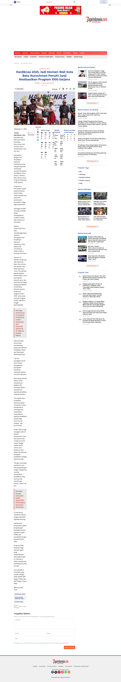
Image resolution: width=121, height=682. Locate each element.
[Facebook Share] (59, 89)
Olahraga (52, 53)
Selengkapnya (92, 103)
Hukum (59, 53)
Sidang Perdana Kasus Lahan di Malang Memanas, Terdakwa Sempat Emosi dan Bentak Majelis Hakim (91, 132)
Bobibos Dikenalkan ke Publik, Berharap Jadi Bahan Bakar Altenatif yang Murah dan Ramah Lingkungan (97, 239)
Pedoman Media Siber (46, 57)
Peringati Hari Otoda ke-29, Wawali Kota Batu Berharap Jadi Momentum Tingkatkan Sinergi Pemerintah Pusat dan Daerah (46, 156)
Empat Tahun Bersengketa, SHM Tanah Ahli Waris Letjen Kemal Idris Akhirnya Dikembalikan (92, 114)
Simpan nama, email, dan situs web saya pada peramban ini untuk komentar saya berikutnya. (42, 643)
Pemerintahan (35, 53)
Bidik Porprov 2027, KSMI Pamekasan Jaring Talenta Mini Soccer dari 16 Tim (84, 203)
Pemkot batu (19, 602)
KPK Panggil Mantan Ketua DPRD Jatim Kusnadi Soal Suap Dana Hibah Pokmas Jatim (95, 312)
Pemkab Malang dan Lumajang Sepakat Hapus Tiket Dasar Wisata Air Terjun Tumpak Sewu (62, 156)
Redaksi (69, 57)
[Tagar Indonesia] (96, 19)
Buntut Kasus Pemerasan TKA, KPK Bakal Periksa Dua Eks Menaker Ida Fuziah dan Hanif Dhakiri (94, 277)
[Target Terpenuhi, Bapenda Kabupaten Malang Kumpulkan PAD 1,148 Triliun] (49, 132)
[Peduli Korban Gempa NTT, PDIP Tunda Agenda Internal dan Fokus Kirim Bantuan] (82, 95)
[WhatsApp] (65, 672)
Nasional (25, 53)
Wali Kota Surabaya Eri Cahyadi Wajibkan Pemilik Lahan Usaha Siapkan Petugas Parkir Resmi (46, 146)
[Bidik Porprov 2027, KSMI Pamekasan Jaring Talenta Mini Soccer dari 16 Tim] (85, 196)
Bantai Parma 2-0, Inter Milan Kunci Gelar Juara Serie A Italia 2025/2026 (84, 218)
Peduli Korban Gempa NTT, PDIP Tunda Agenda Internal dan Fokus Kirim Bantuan (97, 94)
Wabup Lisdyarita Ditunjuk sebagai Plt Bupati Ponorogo (42, 146)
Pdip (80, 183)
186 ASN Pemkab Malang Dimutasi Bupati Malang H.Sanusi (62, 143)
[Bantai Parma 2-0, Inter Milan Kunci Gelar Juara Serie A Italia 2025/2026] (85, 211)
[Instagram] (62, 672)
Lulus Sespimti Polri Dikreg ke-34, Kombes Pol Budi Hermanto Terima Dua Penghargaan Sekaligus (94, 320)
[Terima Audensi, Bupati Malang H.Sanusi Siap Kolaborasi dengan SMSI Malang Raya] (42, 152)
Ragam (75, 53)
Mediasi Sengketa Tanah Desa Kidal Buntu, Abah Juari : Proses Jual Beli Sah (92, 139)
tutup (11, 5)
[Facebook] (52, 672)
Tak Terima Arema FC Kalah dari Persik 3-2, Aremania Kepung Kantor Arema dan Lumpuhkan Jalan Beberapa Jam (100, 218)
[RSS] (68, 672)
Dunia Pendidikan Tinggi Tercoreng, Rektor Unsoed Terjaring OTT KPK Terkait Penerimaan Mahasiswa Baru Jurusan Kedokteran (97, 74)
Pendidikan (67, 53)
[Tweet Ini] (63, 89)
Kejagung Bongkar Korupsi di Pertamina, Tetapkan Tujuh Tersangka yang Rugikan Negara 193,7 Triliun (93, 286)
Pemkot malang (84, 180)
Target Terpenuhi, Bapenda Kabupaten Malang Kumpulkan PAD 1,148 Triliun (49, 136)
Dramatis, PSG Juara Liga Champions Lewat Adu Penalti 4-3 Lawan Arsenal (100, 203)
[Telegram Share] (70, 89)
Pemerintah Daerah (47, 83)
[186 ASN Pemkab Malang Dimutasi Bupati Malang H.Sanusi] (53, 132)
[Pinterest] (59, 672)
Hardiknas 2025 (44, 69)
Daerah (44, 53)
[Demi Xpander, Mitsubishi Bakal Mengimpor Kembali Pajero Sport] (82, 258)
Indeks (103, 2)
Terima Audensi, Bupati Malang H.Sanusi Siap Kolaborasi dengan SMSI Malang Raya (42, 156)
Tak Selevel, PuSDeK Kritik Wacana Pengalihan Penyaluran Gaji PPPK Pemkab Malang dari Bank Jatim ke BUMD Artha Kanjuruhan (49, 146)
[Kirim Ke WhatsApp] (74, 89)
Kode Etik (33, 57)
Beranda (17, 53)
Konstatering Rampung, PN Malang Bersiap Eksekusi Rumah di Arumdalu (92, 153)
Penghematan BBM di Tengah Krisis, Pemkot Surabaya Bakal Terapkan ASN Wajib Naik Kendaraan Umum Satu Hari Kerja (46, 136)
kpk (80, 171)
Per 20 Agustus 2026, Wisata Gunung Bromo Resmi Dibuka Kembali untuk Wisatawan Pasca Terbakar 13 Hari (97, 85)
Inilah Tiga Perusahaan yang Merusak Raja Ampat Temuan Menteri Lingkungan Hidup (92, 295)
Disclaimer (18, 57)
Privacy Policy (59, 57)
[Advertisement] (60, 38)
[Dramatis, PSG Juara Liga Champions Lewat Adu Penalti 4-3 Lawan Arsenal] (100, 196)
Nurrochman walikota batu (19, 598)
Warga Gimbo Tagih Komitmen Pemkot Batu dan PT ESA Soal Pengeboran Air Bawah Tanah (42, 136)
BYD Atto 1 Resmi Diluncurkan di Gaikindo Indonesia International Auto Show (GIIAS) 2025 (97, 248)
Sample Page (78, 57)
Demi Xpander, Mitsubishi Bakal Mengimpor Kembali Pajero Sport (96, 257)
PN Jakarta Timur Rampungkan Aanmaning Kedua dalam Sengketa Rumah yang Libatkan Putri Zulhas (92, 146)
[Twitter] (55, 672)
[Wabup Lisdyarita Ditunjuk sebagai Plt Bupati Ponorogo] (42, 142)
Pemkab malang (84, 177)
